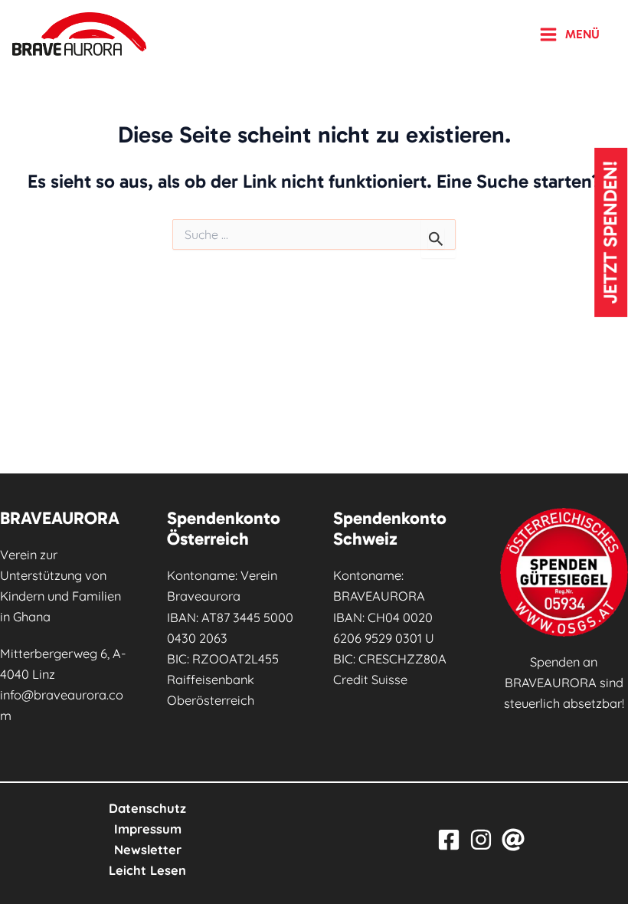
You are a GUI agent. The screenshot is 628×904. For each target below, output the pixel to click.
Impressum (148, 829)
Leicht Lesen (147, 870)
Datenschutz (147, 808)
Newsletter (148, 849)
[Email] (513, 839)
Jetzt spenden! (611, 232)
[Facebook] (448, 839)
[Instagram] (480, 839)
